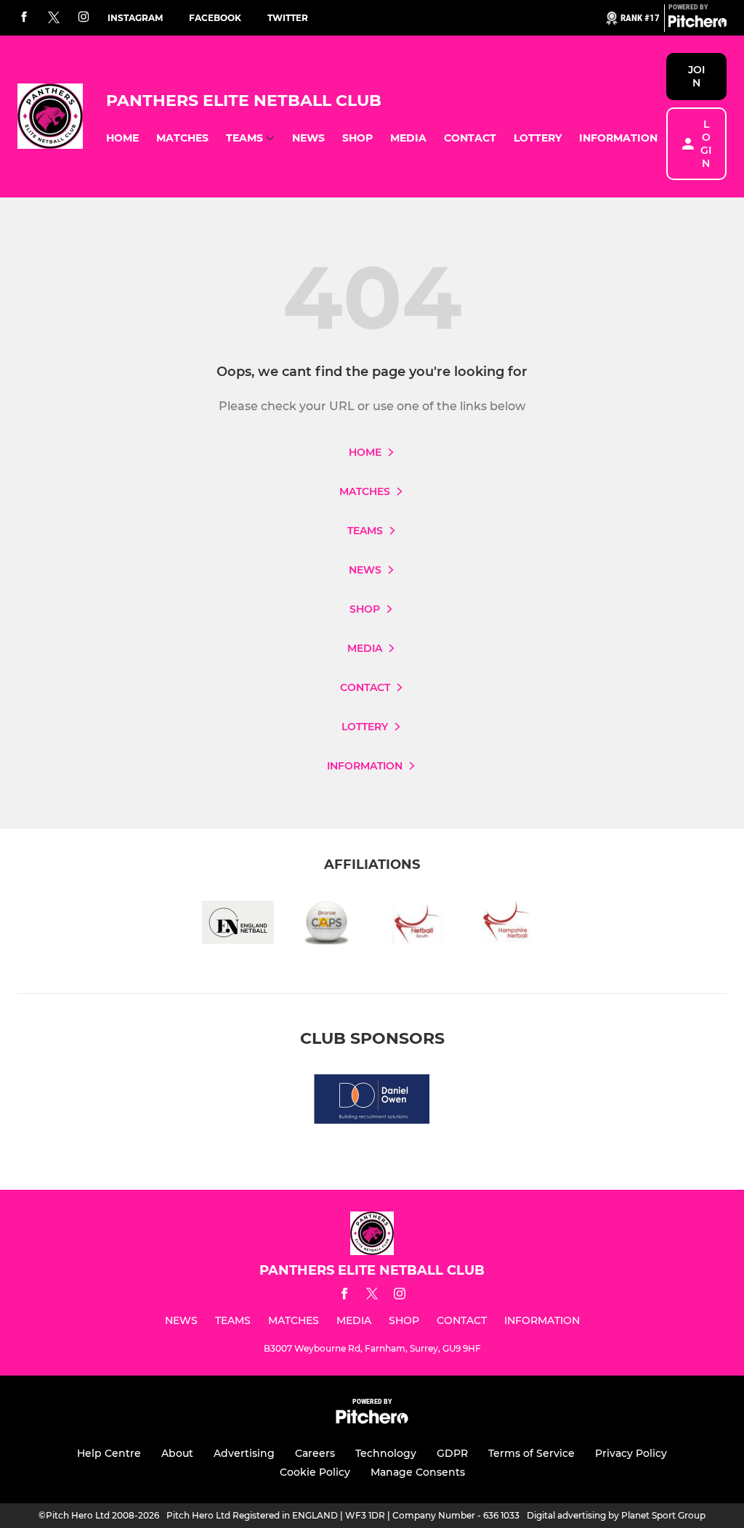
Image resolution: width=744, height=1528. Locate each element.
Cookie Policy (315, 1472)
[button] (122, 138)
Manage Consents (418, 1472)
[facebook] (24, 18)
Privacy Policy (631, 1453)
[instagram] (83, 18)
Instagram (135, 17)
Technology (385, 1453)
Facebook (215, 17)
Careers (315, 1453)
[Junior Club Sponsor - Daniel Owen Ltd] (372, 1101)
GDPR (452, 1453)
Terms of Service (531, 1453)
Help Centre (109, 1453)
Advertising (244, 1453)
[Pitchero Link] (697, 24)
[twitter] (54, 18)
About (177, 1453)
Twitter (287, 17)
